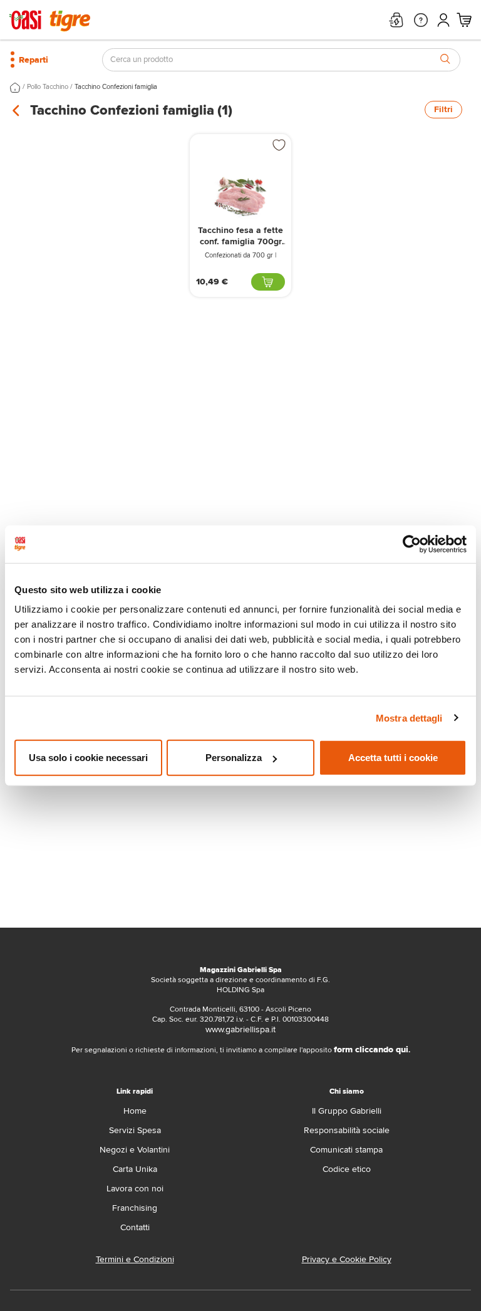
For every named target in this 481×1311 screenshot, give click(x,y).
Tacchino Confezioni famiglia (116, 87)
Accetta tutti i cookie (393, 757)
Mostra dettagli (409, 717)
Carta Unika (135, 1169)
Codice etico (347, 1169)
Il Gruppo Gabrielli (346, 1111)
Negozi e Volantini (135, 1149)
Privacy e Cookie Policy (346, 1259)
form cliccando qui (371, 1049)
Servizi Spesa (135, 1130)
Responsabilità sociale (347, 1130)
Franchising (134, 1208)
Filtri (443, 109)
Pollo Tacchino (47, 87)
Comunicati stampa (346, 1149)
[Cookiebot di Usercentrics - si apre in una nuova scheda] (412, 543)
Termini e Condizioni (135, 1259)
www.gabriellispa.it (240, 1029)
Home (135, 1111)
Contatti (135, 1227)
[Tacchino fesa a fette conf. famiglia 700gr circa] (240, 197)
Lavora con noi (134, 1188)
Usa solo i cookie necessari (88, 757)
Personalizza (233, 757)
